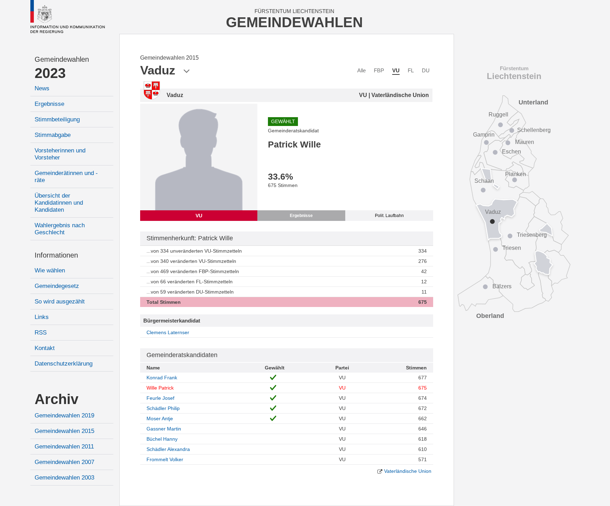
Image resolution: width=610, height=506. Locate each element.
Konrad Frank (161, 377)
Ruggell (498, 115)
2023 (50, 73)
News (42, 88)
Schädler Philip (163, 408)
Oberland (490, 315)
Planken (515, 174)
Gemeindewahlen (62, 59)
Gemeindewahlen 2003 (64, 477)
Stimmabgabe (53, 135)
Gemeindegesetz (57, 286)
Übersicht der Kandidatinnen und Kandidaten (59, 202)
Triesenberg (532, 235)
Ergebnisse (49, 104)
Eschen (511, 152)
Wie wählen (50, 270)
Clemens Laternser (167, 332)
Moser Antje (159, 418)
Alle (361, 70)
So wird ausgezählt (60, 301)
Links (42, 317)
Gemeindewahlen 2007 (64, 462)
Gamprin (484, 135)
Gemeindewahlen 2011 (64, 446)
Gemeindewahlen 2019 (64, 415)
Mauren (524, 142)
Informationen (56, 255)
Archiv (56, 399)
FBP (379, 70)
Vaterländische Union (407, 471)
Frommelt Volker (164, 459)
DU (426, 70)
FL (411, 70)
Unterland (533, 102)
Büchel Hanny (162, 439)
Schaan (484, 181)
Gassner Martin (163, 429)
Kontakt (45, 348)
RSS (41, 332)
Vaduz (493, 212)
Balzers (502, 286)
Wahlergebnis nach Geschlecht (60, 229)
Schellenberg (534, 130)
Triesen (511, 248)
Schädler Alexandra (168, 449)
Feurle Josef (160, 398)
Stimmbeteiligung (57, 119)
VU (396, 70)
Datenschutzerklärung (63, 363)
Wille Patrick (160, 388)
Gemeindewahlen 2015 (64, 431)
